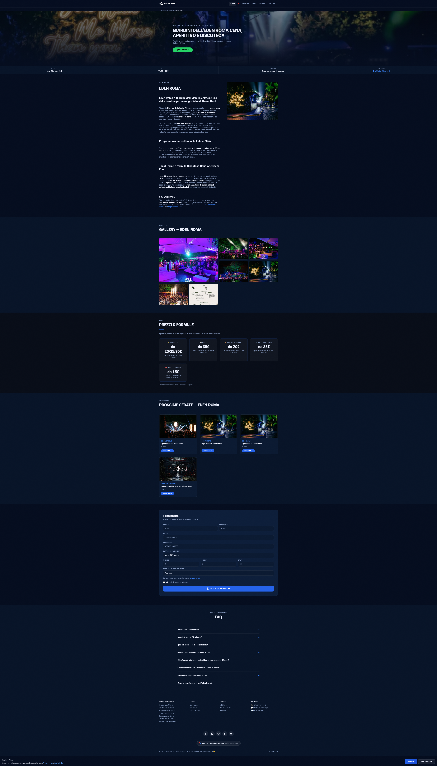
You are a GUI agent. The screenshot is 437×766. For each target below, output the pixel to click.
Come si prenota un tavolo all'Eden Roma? (195, 683)
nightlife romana (175, 207)
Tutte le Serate (195, 710)
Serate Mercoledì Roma (167, 710)
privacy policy (195, 578)
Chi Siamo (272, 4)
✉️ (257, 710)
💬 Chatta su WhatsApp (259, 708)
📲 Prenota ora (183, 50)
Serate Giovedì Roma (166, 713)
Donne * (204, 560)
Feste (254, 4)
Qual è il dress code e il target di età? (193, 645)
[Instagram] (218, 733)
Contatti (262, 4)
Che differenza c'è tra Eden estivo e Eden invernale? (199, 668)
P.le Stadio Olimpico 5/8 (382, 71)
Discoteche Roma (169, 10)
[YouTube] (231, 733)
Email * (166, 533)
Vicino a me (244, 4)
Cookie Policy (59, 763)
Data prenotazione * (171, 551)
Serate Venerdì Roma (166, 716)
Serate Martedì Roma (166, 708)
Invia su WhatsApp (220, 588)
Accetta (411, 761)
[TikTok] (224, 733)
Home (161, 10)
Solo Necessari (426, 761)
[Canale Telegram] (212, 733)
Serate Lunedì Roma (166, 705)
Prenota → (167, 451)
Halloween (193, 708)
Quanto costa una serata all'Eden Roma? (194, 652)
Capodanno (194, 705)
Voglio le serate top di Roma (177, 582)
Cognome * (223, 524)
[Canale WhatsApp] (205, 733)
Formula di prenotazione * (174, 569)
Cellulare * (168, 542)
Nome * (166, 524)
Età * (240, 560)
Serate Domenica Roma (167, 721)
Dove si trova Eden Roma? (188, 630)
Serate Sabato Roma (166, 719)
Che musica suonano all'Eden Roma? (193, 675)
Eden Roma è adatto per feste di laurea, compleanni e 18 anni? (203, 660)
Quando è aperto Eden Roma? (190, 637)
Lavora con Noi (225, 708)
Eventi (232, 4)
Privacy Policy (273, 751)
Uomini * (166, 560)
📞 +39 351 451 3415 (258, 705)
